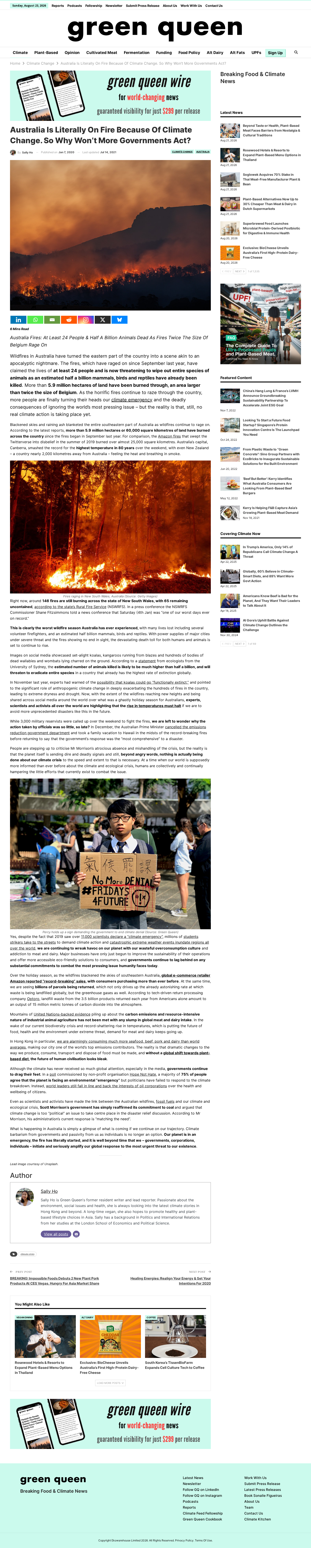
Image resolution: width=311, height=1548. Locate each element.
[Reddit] (69, 320)
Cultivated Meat (101, 52)
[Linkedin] (18, 320)
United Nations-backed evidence (62, 1014)
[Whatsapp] (35, 320)
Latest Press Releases (262, 1489)
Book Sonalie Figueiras (263, 1495)
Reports (58, 6)
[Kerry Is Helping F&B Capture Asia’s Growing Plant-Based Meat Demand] (230, 513)
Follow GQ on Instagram (202, 1495)
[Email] (52, 320)
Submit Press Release (142, 6)
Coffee (151, 1317)
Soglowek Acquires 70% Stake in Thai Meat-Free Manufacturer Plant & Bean (271, 179)
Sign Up (275, 53)
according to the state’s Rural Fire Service (70, 606)
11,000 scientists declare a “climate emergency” (122, 936)
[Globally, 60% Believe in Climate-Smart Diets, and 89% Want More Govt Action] (230, 576)
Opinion (72, 52)
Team (248, 1507)
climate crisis (27, 1254)
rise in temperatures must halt (154, 705)
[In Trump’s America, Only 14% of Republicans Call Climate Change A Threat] (230, 552)
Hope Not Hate (143, 1074)
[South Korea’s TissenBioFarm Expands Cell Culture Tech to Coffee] (175, 1336)
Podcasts (74, 6)
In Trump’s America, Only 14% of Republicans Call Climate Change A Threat (270, 551)
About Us (170, 6)
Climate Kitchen (257, 1519)
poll (53, 1074)
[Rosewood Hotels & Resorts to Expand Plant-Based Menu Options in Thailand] (45, 1336)
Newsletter (114, 6)
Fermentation (137, 52)
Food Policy (189, 52)
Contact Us (214, 6)
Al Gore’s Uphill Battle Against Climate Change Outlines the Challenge (266, 625)
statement (147, 661)
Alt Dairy (215, 52)
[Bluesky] (119, 320)
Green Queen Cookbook (202, 1519)
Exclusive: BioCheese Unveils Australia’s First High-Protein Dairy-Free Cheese (270, 252)
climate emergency (131, 399)
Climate (20, 52)
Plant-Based (46, 52)
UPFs (256, 52)
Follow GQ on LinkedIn (201, 1489)
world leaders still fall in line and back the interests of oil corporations (106, 1086)
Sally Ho (49, 1191)
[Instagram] (86, 320)
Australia (202, 151)
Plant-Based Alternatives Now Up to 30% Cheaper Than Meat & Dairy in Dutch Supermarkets (270, 204)
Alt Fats (237, 52)
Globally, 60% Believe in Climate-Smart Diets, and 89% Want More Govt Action (268, 576)
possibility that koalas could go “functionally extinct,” (143, 682)
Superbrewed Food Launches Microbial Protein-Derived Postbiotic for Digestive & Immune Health (271, 228)
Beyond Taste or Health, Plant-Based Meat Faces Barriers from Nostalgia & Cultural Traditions (271, 130)
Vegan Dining (24, 1317)
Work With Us (191, 6)
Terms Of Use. (204, 1540)
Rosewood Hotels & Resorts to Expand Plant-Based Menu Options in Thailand (272, 155)
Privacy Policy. (184, 1540)
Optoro (33, 998)
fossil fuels (165, 1101)
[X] (103, 320)
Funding (164, 52)
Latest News (193, 1478)
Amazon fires (169, 436)
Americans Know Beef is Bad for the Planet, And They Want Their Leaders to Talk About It (271, 600)
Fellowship (93, 6)
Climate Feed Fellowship (203, 1513)
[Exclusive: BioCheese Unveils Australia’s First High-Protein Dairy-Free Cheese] (110, 1336)
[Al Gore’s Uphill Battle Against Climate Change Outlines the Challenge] (230, 625)
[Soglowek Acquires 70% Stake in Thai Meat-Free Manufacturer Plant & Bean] (230, 179)
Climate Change (182, 151)
